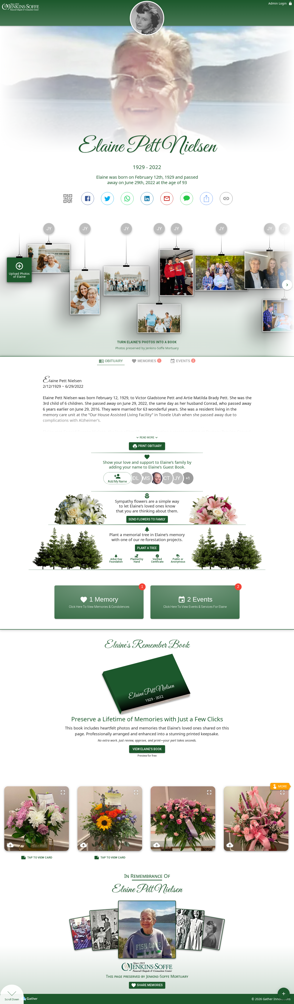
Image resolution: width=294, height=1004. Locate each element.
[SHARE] (206, 198)
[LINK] (226, 198)
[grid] (147, 288)
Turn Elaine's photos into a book (147, 342)
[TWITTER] (107, 198)
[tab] (111, 361)
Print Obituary (150, 446)
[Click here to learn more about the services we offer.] (147, 967)
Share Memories (149, 985)
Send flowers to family (146, 519)
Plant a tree (147, 548)
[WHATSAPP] (127, 198)
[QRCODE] (67, 198)
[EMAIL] (166, 198)
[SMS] (186, 198)
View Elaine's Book (147, 749)
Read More (147, 437)
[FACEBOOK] (87, 198)
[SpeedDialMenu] (284, 994)
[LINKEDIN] (147, 198)
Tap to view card (39, 857)
